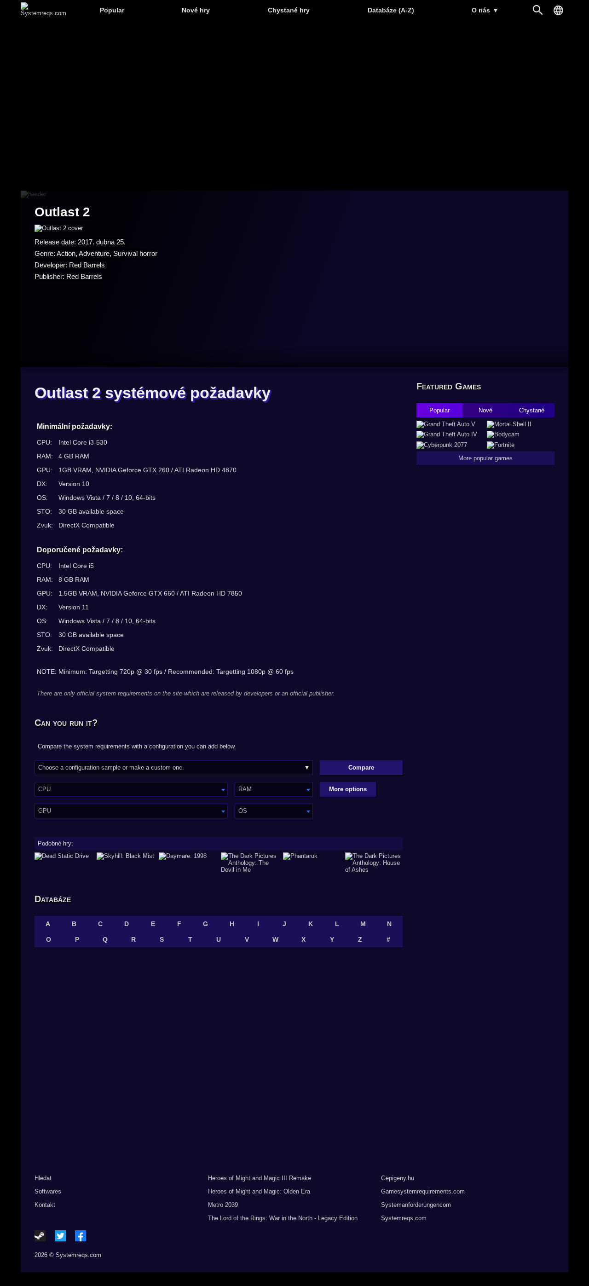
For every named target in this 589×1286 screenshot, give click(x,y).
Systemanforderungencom (416, 1204)
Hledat (43, 1178)
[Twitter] (60, 1235)
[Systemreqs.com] (43, 13)
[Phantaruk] (312, 862)
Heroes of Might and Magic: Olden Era (259, 1191)
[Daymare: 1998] (187, 862)
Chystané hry (289, 10)
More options (348, 789)
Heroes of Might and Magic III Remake (259, 1178)
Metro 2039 (223, 1204)
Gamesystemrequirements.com (423, 1191)
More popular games (485, 458)
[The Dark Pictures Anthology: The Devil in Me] (249, 862)
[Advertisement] (294, 106)
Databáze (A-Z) (391, 10)
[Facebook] (80, 1235)
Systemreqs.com (404, 1218)
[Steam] (40, 1235)
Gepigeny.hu (397, 1178)
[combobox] (131, 789)
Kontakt (45, 1204)
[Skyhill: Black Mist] (125, 862)
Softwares (48, 1191)
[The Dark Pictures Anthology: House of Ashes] (374, 862)
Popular (112, 10)
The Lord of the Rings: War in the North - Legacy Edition (283, 1218)
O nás (485, 10)
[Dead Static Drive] (63, 862)
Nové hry (196, 10)
